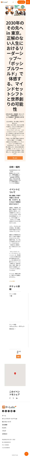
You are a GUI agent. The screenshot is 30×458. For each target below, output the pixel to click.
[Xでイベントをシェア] (13, 398)
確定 (18, 356)
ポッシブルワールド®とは (9, 419)
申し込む (15, 158)
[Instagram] (9, 411)
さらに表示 (12, 281)
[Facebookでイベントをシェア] (10, 398)
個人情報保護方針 (6, 442)
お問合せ (4, 434)
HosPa (4, 428)
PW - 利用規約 (5, 445)
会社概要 (4, 425)
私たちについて (6, 422)
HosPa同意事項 (6, 447)
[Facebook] (3, 411)
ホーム (4, 415)
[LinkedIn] (6, 411)
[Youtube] (11, 411)
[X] (14, 411)
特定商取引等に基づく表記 (8, 439)
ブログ (4, 431)
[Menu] (28, 2)
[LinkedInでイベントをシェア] (16, 398)
